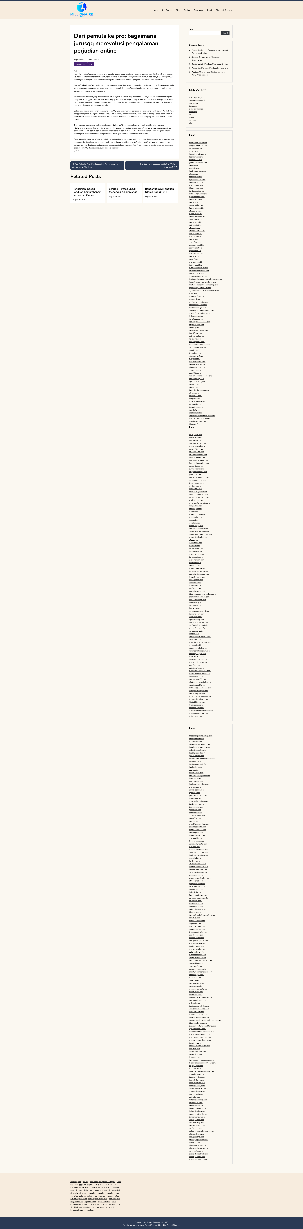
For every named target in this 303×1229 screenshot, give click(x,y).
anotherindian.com (197, 401)
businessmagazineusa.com (200, 997)
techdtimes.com (196, 157)
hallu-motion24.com (198, 659)
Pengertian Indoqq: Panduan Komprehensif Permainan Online (87, 192)
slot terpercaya (195, 97)
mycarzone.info (195, 986)
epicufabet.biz (195, 250)
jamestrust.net (195, 543)
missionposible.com (197, 685)
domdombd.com (196, 1094)
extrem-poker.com (197, 336)
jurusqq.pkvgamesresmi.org (82, 1210)
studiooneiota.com (197, 943)
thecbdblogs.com (196, 707)
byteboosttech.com (197, 179)
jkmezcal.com (195, 1057)
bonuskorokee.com (197, 1082)
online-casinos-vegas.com (200, 688)
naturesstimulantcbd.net (199, 418)
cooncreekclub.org (197, 446)
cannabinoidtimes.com (198, 849)
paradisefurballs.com (198, 844)
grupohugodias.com (197, 347)
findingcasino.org (196, 946)
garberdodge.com (196, 466)
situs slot (105, 1187)
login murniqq (90, 1201)
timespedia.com (196, 557)
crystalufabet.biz (196, 253)
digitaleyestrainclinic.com (200, 682)
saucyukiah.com (195, 434)
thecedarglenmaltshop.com (200, 736)
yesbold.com (194, 168)
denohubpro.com (196, 935)
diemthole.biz (195, 562)
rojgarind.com (195, 858)
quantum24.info (196, 991)
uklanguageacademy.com (199, 744)
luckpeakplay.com (196, 1122)
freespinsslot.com (196, 841)
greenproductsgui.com (198, 852)
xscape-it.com (195, 299)
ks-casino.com (195, 339)
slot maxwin (113, 1190)
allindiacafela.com (196, 668)
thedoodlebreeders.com (199, 344)
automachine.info (196, 952)
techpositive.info (196, 903)
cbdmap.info (194, 770)
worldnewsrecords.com (199, 1009)
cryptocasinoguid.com (198, 276)
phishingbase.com (196, 1134)
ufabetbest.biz (195, 239)
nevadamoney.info (197, 631)
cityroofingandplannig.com (200, 313)
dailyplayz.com (195, 1097)
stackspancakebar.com (198, 648)
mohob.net (193, 821)
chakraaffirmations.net (198, 801)
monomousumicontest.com (200, 960)
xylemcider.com (196, 404)
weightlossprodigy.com (199, 824)
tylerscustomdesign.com (199, 477)
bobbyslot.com (195, 812)
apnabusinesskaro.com (198, 713)
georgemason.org (196, 738)
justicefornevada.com (198, 886)
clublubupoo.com (196, 1074)
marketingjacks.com (197, 693)
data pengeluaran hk (197, 100)
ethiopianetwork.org (197, 881)
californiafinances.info (198, 625)
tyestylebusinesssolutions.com (202, 1063)
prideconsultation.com (198, 795)
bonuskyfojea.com (196, 1080)
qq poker (193, 120)
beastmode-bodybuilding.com (202, 758)
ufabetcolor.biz (195, 222)
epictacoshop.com (196, 619)
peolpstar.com (195, 474)
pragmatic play (101, 1190)
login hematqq (104, 1201)
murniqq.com (101, 1198)
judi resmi (85, 1187)
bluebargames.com (197, 457)
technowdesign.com (197, 307)
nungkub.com (195, 398)
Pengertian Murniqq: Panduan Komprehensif (210, 68)
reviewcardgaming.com (199, 1017)
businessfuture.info (197, 764)
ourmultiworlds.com (197, 443)
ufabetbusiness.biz (197, 216)
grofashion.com (195, 1128)
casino (187, 10)
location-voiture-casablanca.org (202, 1026)
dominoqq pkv (96, 1181)
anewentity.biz (195, 582)
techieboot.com (195, 159)
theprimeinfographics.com (200, 1037)
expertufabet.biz (196, 205)
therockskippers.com (198, 662)
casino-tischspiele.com (199, 537)
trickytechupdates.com (198, 699)
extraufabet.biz (195, 225)
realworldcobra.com (197, 949)
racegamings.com (196, 1137)
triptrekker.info (195, 977)
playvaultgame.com (197, 1145)
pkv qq (85, 1181)
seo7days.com (195, 588)
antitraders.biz (195, 293)
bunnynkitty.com (196, 602)
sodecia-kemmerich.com (199, 1046)
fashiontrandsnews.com (199, 270)
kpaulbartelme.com (197, 1028)
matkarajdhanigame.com (199, 775)
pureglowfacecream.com (199, 574)
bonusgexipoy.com (197, 1085)
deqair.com (193, 350)
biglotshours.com (196, 188)
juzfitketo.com (195, 410)
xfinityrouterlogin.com (198, 690)
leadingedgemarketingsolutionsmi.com (205, 279)
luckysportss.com (196, 1119)
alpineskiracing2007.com (200, 670)
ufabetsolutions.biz (197, 231)
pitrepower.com (196, 676)
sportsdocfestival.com (198, 1154)
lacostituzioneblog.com (199, 390)
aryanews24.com (196, 296)
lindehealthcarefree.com (199, 747)
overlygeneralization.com (200, 878)
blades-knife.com (196, 937)
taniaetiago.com (196, 407)
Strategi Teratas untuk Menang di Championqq (123, 190)
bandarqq (193, 106)
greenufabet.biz (195, 219)
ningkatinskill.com (197, 356)
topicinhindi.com (196, 741)
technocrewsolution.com (199, 497)
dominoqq (193, 103)
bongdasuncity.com (197, 835)
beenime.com (195, 1043)
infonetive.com (195, 616)
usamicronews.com (197, 1125)
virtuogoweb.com (196, 185)
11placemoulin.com (197, 815)
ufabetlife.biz (194, 228)
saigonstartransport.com (199, 611)
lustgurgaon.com (196, 807)
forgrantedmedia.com (198, 471)
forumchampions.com (198, 454)
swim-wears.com (196, 469)
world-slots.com (196, 781)
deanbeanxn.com (196, 773)
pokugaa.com (194, 1142)
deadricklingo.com (197, 963)
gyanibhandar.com (197, 196)
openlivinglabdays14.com (200, 287)
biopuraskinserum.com (198, 622)
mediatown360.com (197, 679)
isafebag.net (194, 523)
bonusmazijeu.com (197, 1077)
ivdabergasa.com (196, 316)
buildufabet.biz (195, 265)
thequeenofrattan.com (198, 932)
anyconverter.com (196, 554)
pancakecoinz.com (196, 790)
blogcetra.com (195, 912)
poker (191, 117)
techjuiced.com (195, 176)
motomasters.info (196, 983)
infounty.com (194, 327)
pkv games (167, 10)
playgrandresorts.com (198, 1148)
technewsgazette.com (198, 571)
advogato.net (194, 520)
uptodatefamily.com (197, 381)
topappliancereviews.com (200, 696)
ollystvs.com (194, 918)
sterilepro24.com (196, 1011)
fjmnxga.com (194, 608)
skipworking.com (196, 548)
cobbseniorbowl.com (198, 304)
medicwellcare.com (197, 1000)
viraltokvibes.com (196, 500)
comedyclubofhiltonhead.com (201, 1031)
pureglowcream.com (198, 591)
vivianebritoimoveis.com (199, 503)
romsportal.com (196, 1151)
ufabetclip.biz (194, 202)
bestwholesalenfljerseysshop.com (203, 285)
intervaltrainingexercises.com (201, 1060)
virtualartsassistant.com (199, 1034)
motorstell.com (195, 488)
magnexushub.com (197, 182)
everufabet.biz (195, 259)
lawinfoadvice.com (197, 364)
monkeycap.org (195, 508)
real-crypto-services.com (199, 322)
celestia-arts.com (196, 452)
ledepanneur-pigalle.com (200, 636)
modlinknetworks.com (198, 1114)
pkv (190, 123)
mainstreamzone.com (198, 869)
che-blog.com (195, 787)
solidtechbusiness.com (199, 1014)
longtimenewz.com (197, 1117)
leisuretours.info (196, 889)
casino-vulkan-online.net (199, 673)
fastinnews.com (196, 1102)
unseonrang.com (196, 906)
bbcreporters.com (196, 273)
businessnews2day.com (199, 1006)
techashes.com (195, 148)
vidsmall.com (194, 1003)
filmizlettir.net (195, 440)
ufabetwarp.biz (195, 199)
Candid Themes (173, 1225)
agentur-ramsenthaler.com (200, 972)
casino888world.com (198, 1051)
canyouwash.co (195, 151)
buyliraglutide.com (197, 191)
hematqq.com (114, 1198)
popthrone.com (195, 778)
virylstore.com (195, 486)
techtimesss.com (196, 483)
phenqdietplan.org (197, 367)
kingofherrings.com (197, 577)
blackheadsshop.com (198, 1023)
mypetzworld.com (196, 324)
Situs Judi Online (223, 10)
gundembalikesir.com (198, 162)
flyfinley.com (194, 792)
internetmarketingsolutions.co (202, 915)
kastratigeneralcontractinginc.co (202, 282)
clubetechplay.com (197, 1091)
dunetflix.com (195, 373)
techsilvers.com (196, 353)
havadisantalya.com (197, 154)
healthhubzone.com (197, 171)
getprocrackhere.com (198, 1100)
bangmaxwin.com (196, 614)
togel (209, 10)
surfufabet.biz (195, 236)
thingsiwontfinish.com (198, 1159)
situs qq (77, 1184)
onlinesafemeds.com (198, 194)
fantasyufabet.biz (196, 208)
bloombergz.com (196, 525)
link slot (112, 1204)
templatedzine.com (197, 361)
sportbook (198, 10)
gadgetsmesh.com (197, 883)
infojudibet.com (195, 767)
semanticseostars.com (198, 866)
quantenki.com (195, 994)
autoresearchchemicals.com (201, 710)
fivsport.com (194, 358)
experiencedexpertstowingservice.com (205, 1020)
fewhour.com (194, 861)
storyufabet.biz (195, 248)
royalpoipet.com (196, 1065)
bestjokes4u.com (196, 804)
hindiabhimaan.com (197, 702)
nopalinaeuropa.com (197, 421)
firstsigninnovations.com (199, 463)
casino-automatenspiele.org (201, 534)
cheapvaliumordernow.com (200, 1040)
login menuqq (77, 1201)
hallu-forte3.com (196, 656)
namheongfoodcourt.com (199, 651)
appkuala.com (195, 585)
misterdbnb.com (196, 1054)
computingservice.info (198, 898)
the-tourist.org (195, 517)
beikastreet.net (195, 437)
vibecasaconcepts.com (198, 989)
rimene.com (194, 634)
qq (190, 114)
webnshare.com (196, 875)
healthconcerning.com (198, 855)
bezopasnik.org (195, 605)
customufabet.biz (196, 245)
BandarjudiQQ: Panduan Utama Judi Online (159, 190)
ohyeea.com (194, 393)
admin (96, 59)
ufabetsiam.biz (195, 211)
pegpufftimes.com (197, 449)
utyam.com (193, 387)
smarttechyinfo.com (197, 827)
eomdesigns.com (196, 974)
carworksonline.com (197, 480)
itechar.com (194, 165)
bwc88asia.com (195, 333)
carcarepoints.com (197, 341)
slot (178, 10)
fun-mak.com (194, 1048)
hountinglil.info (195, 798)
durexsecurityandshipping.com (202, 310)
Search (192, 29)
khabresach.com (196, 705)
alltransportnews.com (198, 267)
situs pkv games (196, 109)
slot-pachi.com (195, 838)
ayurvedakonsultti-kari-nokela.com (204, 290)
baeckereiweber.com (198, 142)
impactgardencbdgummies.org (202, 415)
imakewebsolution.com (199, 784)
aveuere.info (194, 846)
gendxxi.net (194, 980)
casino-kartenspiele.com (199, 531)
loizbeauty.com (195, 551)
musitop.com (194, 384)
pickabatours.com (196, 755)
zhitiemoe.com (195, 395)
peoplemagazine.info (198, 145)
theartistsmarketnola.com (200, 642)
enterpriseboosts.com (198, 528)
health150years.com (198, 491)
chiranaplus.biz (195, 645)
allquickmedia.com (197, 568)
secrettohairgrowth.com (199, 597)
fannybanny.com (196, 1105)
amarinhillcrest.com (197, 514)
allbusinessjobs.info (197, 750)
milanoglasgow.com (197, 653)
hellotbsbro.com (196, 892)
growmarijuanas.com (198, 872)
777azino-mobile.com (198, 302)
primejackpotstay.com (198, 1139)
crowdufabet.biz (196, 262)
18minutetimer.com (197, 864)
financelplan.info (196, 761)
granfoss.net (194, 665)
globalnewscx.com (197, 920)
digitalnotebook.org (197, 829)
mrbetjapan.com (196, 579)
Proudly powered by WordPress (136, 1225)
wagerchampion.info (197, 957)
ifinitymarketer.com (197, 1108)
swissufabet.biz (195, 213)
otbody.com (194, 540)
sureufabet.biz (195, 242)
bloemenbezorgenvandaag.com (202, 594)
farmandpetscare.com (198, 895)
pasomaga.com (195, 413)
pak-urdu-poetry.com (198, 909)
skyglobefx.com (195, 966)
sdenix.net (193, 511)
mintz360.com (195, 818)
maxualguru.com (196, 832)
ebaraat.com (194, 174)
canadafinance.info (197, 628)
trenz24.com (194, 545)
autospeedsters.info (197, 955)
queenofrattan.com (197, 929)
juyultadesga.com (196, 319)
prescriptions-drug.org (198, 494)
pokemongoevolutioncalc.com (201, 1131)
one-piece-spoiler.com (198, 940)
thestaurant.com (196, 1068)
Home (155, 10)
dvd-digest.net (195, 639)
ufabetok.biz (194, 256)
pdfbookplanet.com (197, 926)
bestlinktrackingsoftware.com (201, 1071)
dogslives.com (195, 923)
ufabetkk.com (195, 565)
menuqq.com (75, 1181)
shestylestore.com (197, 1156)
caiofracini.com (195, 900)
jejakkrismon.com (196, 560)
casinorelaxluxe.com (197, 1088)
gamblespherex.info (197, 969)
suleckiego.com (195, 716)
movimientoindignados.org (200, 376)
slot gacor (79, 1190)
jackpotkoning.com (197, 1111)
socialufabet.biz (195, 233)
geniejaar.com (195, 809)
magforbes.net (195, 506)
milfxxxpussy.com (196, 378)
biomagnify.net (195, 424)
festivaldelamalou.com (198, 460)
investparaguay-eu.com (199, 330)
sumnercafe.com (196, 370)
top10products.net (197, 753)
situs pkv (109, 1184)
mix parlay (83, 1198)
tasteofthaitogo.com (197, 599)
